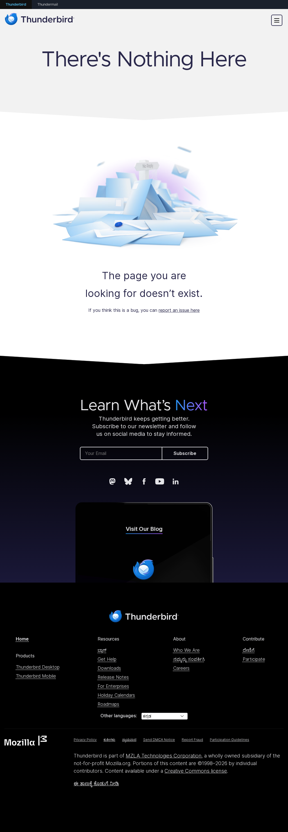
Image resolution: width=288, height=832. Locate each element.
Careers (181, 668)
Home (22, 639)
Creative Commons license (196, 771)
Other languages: (118, 715)
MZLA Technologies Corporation (163, 756)
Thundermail (47, 4)
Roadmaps (108, 704)
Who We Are (186, 650)
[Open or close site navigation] (276, 20)
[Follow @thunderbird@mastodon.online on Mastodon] (112, 481)
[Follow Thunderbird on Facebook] (144, 481)
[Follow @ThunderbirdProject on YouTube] (159, 481)
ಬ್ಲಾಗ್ (102, 650)
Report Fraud (192, 740)
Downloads (109, 668)
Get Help (107, 659)
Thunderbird (16, 4)
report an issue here (179, 310)
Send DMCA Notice (159, 740)
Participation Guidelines (229, 740)
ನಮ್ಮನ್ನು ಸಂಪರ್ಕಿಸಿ (189, 659)
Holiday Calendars (116, 695)
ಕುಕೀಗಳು (109, 740)
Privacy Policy (85, 740)
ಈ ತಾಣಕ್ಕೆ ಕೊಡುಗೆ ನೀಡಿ (96, 783)
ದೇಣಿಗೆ (249, 650)
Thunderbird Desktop (38, 667)
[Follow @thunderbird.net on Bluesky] (128, 481)
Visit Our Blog (144, 529)
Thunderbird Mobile (36, 676)
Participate (254, 659)
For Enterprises (113, 686)
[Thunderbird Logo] (39, 20)
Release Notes (113, 677)
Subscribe (185, 453)
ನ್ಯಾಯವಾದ (129, 740)
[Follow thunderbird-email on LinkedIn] (175, 481)
